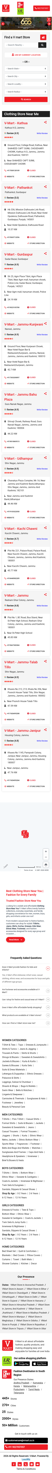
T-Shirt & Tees (8, 1044)
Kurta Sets (27, 1065)
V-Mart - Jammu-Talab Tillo (21, 664)
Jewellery (18, 1102)
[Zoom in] (46, 851)
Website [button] (10, 176)
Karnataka (38, 1383)
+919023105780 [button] (13, 307)
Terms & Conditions (26, 1469)
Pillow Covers (33, 1255)
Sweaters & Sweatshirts (33, 1057)
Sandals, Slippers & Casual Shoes (18, 1189)
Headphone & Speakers (13, 1156)
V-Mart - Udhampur (18, 459)
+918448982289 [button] (13, 578)
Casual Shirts (32, 1119)
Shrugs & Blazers (10, 1057)
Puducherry (19, 1389)
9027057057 (42, 8)
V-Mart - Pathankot (18, 188)
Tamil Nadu (34, 1389)
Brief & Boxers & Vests (13, 1160)
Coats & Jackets (10, 1181)
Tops (20, 1044)
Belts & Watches (24, 1090)
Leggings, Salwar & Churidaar (16, 1082)
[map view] (43, 37)
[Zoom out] (46, 857)
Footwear (6, 1102)
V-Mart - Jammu (16, 595)
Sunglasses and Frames (14, 1152)
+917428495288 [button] (13, 713)
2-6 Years (33, 1193)
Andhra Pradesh (21, 1383)
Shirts (15, 1172)
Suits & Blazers (25, 1123)
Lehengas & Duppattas (13, 1073)
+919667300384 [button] (13, 645)
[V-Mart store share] (46, 122)
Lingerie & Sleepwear (12, 1094)
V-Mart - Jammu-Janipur (22, 731)
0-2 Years (21, 1193)
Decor (34, 1263)
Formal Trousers (29, 1131)
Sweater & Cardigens (27, 1177)
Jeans (31, 1127)
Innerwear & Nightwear (32, 1181)
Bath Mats (27, 1259)
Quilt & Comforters (27, 1251)
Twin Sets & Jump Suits (14, 1222)
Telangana (19, 1392)
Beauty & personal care (13, 1106)
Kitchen (24, 1263)
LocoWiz (26, 1459)
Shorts (16, 1135)
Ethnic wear (36, 1135)
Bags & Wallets (28, 1086)
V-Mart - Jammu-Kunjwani (23, 324)
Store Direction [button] (37, 176)
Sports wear (8, 1144)
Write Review (42, 133)
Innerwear (32, 1156)
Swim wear (7, 1090)
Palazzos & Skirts (10, 1078)
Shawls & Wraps (10, 1086)
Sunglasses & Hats (36, 1098)
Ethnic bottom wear (28, 1139)
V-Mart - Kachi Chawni (20, 529)
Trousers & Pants (10, 1053)
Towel (16, 1259)
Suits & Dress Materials (13, 1069)
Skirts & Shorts (28, 1053)
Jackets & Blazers (10, 1061)
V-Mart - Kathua (16, 123)
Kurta (24, 1135)
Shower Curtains (10, 1263)
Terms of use (28, 870)
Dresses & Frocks (10, 1210)
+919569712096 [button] (13, 237)
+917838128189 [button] (13, 170)
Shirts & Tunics (9, 1049)
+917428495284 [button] (13, 780)
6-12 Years (7, 1197)
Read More (14, 940)
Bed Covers (18, 1255)
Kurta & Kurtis (29, 1061)
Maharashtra (29, 1386)
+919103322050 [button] (13, 512)
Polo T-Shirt (17, 1119)
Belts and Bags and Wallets (15, 1148)
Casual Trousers (10, 1131)
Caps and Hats (36, 1152)
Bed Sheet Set (9, 1251)
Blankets (6, 1255)
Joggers (6, 1135)
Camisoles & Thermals (13, 1098)
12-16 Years (21, 1197)
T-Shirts (5, 1119)
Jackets (39, 1123)
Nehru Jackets (9, 1139)
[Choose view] (46, 865)
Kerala (17, 1386)
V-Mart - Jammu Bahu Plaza (20, 397)
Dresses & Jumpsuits (36, 1044)
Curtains (6, 1259)
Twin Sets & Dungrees (13, 1185)
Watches (36, 1148)
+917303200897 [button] (13, 377)
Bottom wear (27, 1172)
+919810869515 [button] (13, 441)
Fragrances (22, 1144)
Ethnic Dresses (34, 1073)
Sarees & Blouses (10, 1065)
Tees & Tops (28, 1210)
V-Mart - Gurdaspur (18, 254)
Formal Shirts (8, 1123)
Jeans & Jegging (28, 1049)
